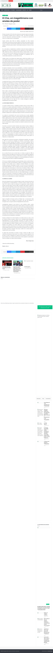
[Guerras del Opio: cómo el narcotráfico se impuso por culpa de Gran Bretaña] (40, 638)
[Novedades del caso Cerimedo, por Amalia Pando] (7, 263)
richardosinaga (50, 651)
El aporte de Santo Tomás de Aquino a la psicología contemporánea (43, 608)
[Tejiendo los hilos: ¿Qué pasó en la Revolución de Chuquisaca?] (40, 630)
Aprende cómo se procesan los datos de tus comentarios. (24, 303)
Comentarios (48, 398)
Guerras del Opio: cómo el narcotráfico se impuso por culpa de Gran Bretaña (46, 640)
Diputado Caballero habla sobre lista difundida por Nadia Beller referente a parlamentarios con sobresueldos (17, 269)
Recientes (38, 398)
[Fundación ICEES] (9, 5)
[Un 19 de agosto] (29, 263)
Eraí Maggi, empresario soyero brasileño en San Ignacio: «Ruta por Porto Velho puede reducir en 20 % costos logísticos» (47, 432)
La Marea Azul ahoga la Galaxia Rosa (46, 442)
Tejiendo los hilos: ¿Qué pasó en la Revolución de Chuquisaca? (46, 631)
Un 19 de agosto (27, 266)
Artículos (4, 15)
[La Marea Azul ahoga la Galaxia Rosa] (40, 480)
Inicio (7, 15)
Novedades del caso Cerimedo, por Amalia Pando (6, 267)
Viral (43, 398)
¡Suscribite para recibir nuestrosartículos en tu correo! (45, 307)
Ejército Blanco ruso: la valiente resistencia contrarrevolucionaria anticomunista (47, 622)
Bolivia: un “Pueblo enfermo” (46, 614)
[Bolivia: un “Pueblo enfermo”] (40, 614)
